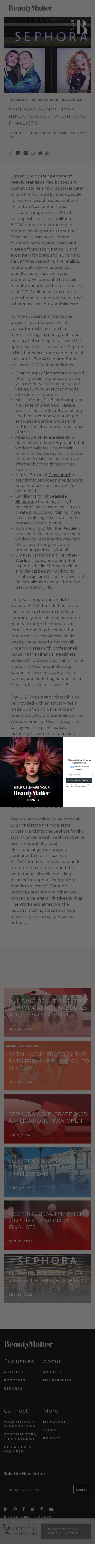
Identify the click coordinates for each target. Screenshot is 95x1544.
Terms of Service (74, 786)
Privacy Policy (82, 786)
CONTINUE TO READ (79, 780)
